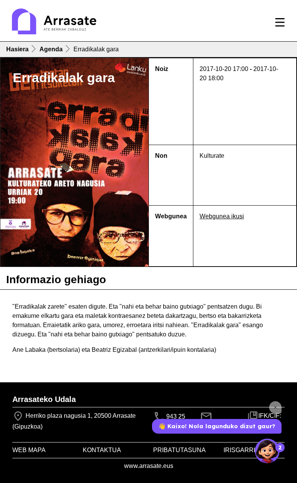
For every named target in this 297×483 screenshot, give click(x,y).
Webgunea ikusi (222, 216)
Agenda (51, 49)
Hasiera (17, 49)
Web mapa (29, 450)
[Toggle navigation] (280, 22)
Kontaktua (102, 450)
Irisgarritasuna (252, 450)
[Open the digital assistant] (267, 451)
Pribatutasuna (179, 450)
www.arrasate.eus (148, 466)
